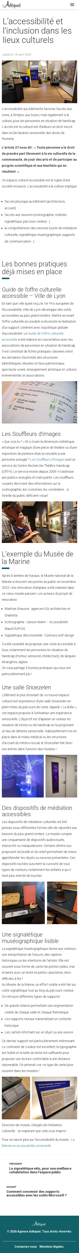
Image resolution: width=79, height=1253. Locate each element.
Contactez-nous (26, 1246)
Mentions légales (52, 1246)
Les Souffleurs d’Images (47, 459)
